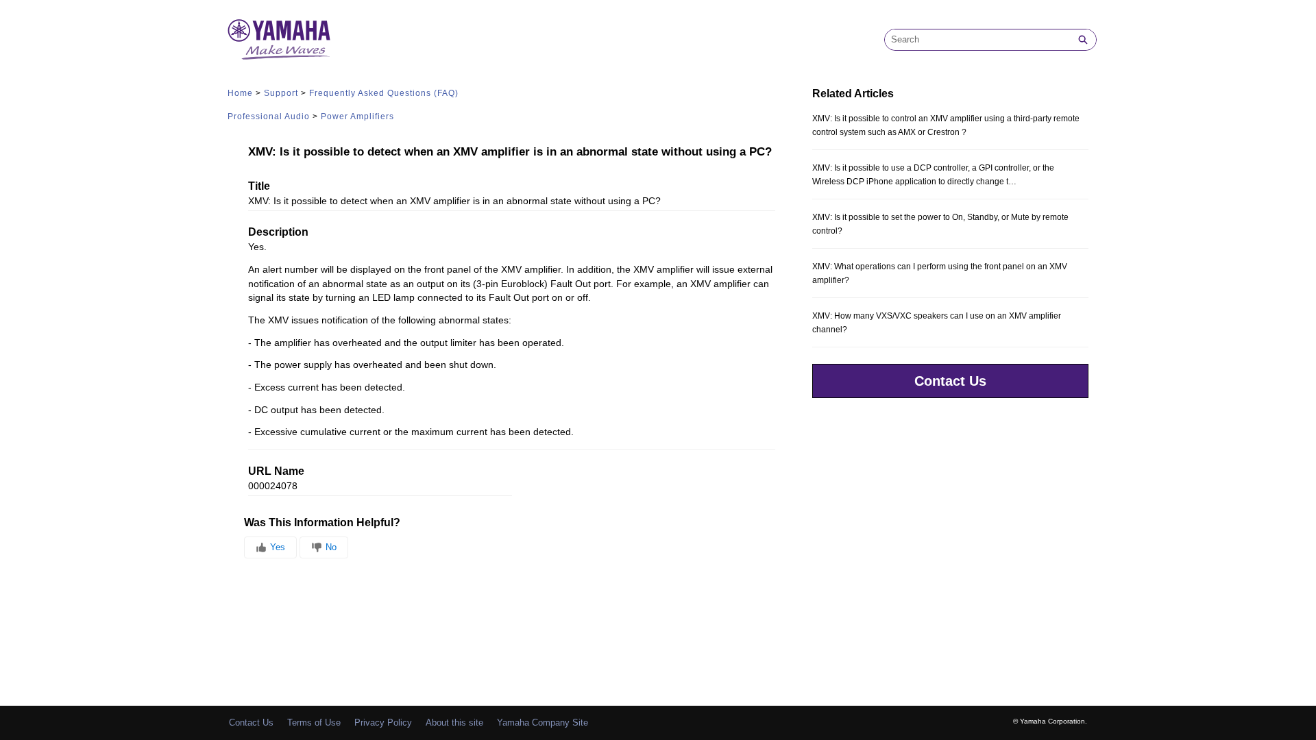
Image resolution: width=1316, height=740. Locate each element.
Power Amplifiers (357, 116)
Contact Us (950, 380)
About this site (454, 722)
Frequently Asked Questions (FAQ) (384, 93)
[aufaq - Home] (279, 39)
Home (240, 93)
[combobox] (977, 39)
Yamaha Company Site (542, 722)
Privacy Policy (383, 722)
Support (281, 93)
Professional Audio (269, 116)
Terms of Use (314, 722)
